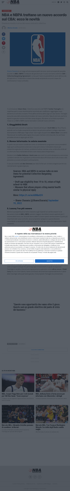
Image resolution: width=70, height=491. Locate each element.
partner (17, 236)
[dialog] (35, 245)
